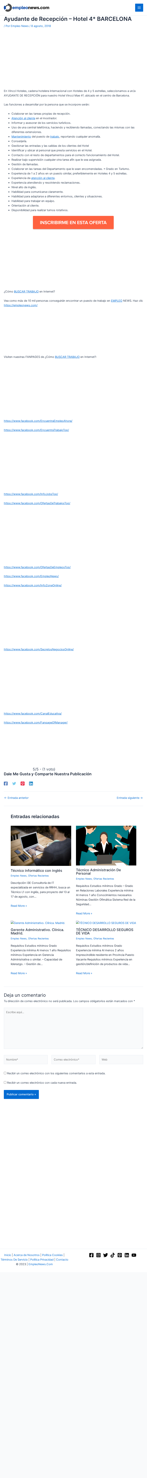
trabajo (54, 136)
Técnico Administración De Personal (98, 871)
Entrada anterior (16, 798)
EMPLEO (116, 300)
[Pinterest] (22, 783)
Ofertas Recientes (38, 875)
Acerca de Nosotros (27, 1255)
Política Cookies (52, 1255)
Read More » (19, 906)
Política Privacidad (42, 1259)
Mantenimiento (21, 136)
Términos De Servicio (14, 1259)
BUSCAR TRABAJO (26, 291)
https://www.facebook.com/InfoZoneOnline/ (33, 585)
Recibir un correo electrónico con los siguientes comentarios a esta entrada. (56, 1073)
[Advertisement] (73, 60)
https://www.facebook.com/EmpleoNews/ (31, 576)
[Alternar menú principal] (139, 8)
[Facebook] (6, 783)
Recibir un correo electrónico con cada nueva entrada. (42, 1082)
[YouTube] (133, 1255)
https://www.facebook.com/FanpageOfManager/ (36, 722)
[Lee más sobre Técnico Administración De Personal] (106, 845)
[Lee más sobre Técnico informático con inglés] (41, 845)
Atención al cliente (23, 118)
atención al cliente (43, 178)
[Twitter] (14, 783)
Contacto (62, 1259)
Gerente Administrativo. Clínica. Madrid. (37, 931)
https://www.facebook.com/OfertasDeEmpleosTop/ (37, 567)
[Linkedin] (31, 783)
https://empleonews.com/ (21, 305)
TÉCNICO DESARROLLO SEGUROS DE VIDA (104, 931)
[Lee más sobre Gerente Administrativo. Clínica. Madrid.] (38, 923)
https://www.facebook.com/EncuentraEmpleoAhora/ (38, 421)
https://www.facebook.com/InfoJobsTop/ (31, 494)
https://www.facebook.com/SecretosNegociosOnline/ (39, 649)
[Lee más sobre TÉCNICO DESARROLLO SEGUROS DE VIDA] (106, 923)
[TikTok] (112, 1255)
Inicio (7, 1255)
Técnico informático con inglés (36, 870)
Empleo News (19, 875)
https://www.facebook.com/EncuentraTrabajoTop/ (36, 430)
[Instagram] (98, 1255)
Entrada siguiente (130, 798)
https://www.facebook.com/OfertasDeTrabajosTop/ (37, 503)
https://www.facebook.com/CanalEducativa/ (33, 713)
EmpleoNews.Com (41, 1264)
